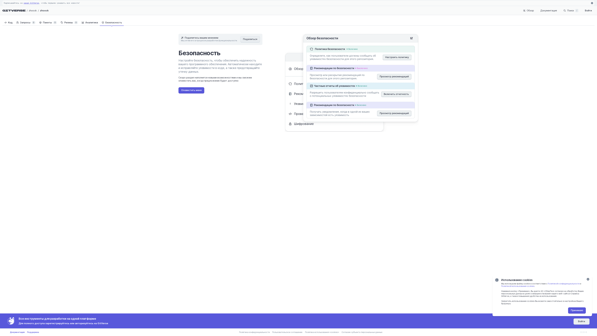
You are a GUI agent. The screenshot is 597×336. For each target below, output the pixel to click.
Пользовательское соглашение (287, 332)
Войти (588, 10)
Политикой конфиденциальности (564, 283)
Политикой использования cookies (518, 286)
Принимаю (577, 310)
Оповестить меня (191, 90)
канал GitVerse (31, 3)
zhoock (33, 10)
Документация (548, 10)
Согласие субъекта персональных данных (362, 332)
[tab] (8, 22)
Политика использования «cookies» (322, 332)
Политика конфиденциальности (254, 332)
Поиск (572, 10)
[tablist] (298, 22)
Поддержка (33, 332)
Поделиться (250, 39)
